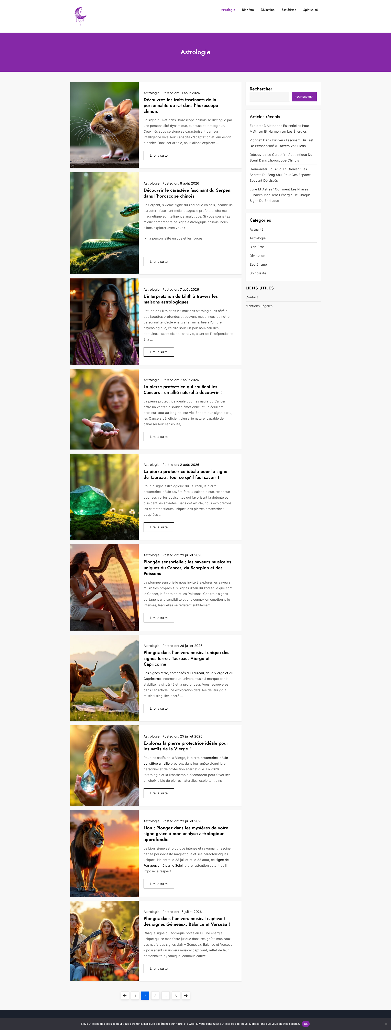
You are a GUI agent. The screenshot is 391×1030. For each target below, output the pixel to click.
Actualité (256, 229)
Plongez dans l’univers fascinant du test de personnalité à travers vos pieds (281, 143)
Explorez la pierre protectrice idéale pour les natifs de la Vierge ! (186, 746)
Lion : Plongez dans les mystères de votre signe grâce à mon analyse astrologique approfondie (186, 833)
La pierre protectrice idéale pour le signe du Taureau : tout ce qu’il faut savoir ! (185, 474)
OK (306, 1024)
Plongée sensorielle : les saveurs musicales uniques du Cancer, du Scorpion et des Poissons (187, 567)
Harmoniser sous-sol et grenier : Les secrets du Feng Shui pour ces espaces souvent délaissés (280, 174)
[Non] (386, 1024)
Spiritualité (310, 9)
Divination (268, 9)
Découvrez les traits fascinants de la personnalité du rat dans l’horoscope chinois (181, 105)
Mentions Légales (259, 306)
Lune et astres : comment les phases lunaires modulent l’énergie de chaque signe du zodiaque (280, 195)
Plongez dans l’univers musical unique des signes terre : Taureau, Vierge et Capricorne (186, 658)
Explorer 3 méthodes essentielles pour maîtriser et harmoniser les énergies (279, 128)
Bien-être (248, 9)
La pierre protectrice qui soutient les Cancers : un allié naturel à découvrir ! (183, 389)
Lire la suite (159, 155)
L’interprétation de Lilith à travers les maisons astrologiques (181, 299)
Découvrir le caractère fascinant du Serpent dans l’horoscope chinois (188, 193)
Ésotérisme (289, 9)
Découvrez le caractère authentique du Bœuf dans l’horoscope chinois (281, 157)
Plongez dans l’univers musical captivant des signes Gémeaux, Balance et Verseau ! (187, 921)
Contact (252, 297)
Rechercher (261, 89)
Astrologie (228, 9)
